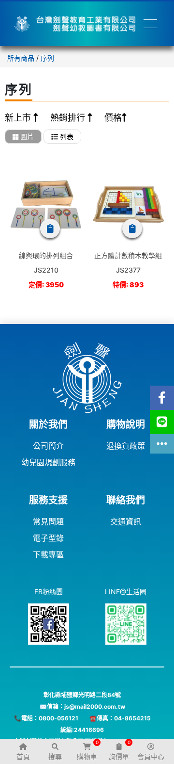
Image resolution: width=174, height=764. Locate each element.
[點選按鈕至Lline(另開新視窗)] (162, 422)
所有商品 (20, 58)
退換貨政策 (125, 446)
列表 (65, 136)
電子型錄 (48, 538)
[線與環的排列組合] (46, 204)
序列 (47, 58)
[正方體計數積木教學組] (128, 204)
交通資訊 (125, 521)
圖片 (26, 136)
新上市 (19, 118)
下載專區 (48, 554)
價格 (113, 118)
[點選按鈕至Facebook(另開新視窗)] (162, 397)
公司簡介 (48, 446)
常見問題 (48, 521)
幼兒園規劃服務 (48, 462)
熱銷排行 (68, 118)
